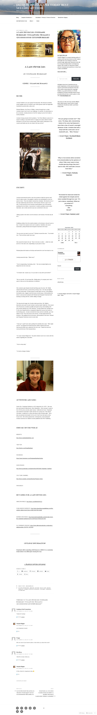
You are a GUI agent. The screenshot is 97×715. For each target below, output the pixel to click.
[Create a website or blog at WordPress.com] (43, 708)
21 (65, 238)
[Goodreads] (17, 711)
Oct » (76, 242)
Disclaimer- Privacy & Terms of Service (45, 17)
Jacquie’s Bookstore (26, 17)
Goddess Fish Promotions (23, 609)
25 (79, 238)
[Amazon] (34, 708)
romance (48, 589)
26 (58, 240)
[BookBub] (21, 711)
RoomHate (60, 252)
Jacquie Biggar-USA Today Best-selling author (43, 6)
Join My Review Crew (21, 21)
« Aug (62, 242)
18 (79, 235)
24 (75, 238)
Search (59, 265)
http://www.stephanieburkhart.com (25, 438)
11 (79, 233)
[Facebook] (17, 708)
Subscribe (76, 78)
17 (75, 235)
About (31, 21)
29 (69, 240)
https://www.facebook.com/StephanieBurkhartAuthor (29, 458)
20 (62, 238)
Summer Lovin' (74, 214)
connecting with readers (31, 589)
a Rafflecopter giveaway (35, 564)
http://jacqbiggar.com (65, 95)
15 (69, 235)
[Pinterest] (21, 708)
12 (58, 235)
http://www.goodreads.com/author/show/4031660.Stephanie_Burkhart (34, 468)
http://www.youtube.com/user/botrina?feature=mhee (29, 478)
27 (62, 240)
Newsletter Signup (62, 17)
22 (69, 238)
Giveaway (42, 589)
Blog (17, 17)
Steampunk (21, 590)
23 (72, 238)
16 (72, 235)
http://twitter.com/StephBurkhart (24, 448)
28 (65, 240)
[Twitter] (30, 708)
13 (62, 235)
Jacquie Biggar (20, 623)
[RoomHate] (78, 255)
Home (37, 21)
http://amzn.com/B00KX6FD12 (34, 501)
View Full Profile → (62, 71)
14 (65, 235)
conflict (21, 589)
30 (72, 240)
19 (58, 238)
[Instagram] (25, 708)
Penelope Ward (62, 253)
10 (75, 233)
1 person (22, 616)
